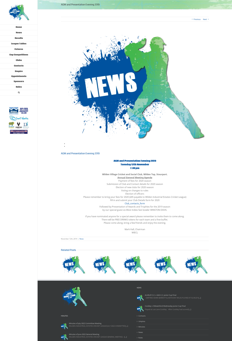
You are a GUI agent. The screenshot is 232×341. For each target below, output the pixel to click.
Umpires (141, 321)
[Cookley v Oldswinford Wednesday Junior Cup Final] (140, 308)
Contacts (142, 316)
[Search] (19, 93)
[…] (199, 298)
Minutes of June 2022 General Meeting (84, 334)
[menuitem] (19, 27)
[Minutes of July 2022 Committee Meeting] (64, 326)
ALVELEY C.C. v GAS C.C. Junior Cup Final (160, 295)
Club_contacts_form (135, 203)
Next (205, 19)
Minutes (141, 327)
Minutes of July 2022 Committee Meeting (85, 323)
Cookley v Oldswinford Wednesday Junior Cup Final (165, 306)
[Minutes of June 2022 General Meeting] (64, 337)
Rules (140, 337)
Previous (197, 19)
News (81, 239)
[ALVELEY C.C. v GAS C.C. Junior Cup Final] (140, 298)
